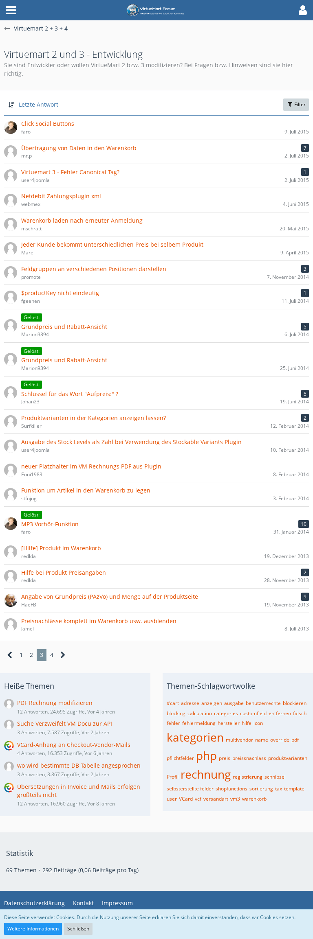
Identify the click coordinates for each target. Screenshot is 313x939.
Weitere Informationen (33, 928)
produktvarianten (287, 758)
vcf (198, 798)
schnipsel (275, 776)
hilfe (246, 723)
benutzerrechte (263, 703)
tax (278, 788)
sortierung (261, 788)
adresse (190, 703)
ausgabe (234, 703)
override (279, 739)
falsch (299, 713)
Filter (299, 104)
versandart (215, 798)
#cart (173, 703)
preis (224, 758)
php (206, 755)
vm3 (235, 798)
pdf (295, 739)
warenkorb (254, 798)
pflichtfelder (180, 758)
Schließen (78, 928)
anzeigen (211, 703)
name (261, 739)
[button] (11, 10)
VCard (186, 798)
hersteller (229, 723)
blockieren (294, 703)
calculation (199, 713)
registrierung (247, 776)
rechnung (206, 774)
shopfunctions (231, 788)
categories (226, 713)
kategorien (195, 737)
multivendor (239, 739)
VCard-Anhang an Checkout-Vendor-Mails (73, 745)
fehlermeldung (199, 723)
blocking (176, 713)
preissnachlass (249, 758)
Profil (173, 776)
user (172, 798)
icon (258, 723)
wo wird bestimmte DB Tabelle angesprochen (79, 765)
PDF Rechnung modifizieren (55, 703)
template (294, 788)
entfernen (280, 713)
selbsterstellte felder (190, 788)
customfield (253, 713)
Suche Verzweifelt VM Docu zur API (64, 723)
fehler (173, 723)
